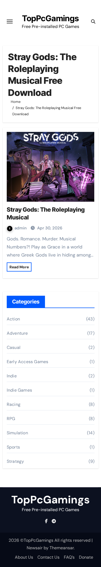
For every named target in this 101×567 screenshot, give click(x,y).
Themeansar (62, 548)
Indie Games (19, 390)
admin (21, 228)
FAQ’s (69, 557)
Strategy (15, 461)
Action (13, 319)
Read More (19, 267)
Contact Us (48, 557)
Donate (86, 557)
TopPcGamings (50, 18)
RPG (11, 418)
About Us (24, 557)
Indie (12, 376)
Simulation (17, 433)
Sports (13, 447)
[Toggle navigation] (9, 21)
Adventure (17, 333)
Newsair (35, 548)
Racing (13, 404)
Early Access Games (27, 361)
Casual (13, 347)
